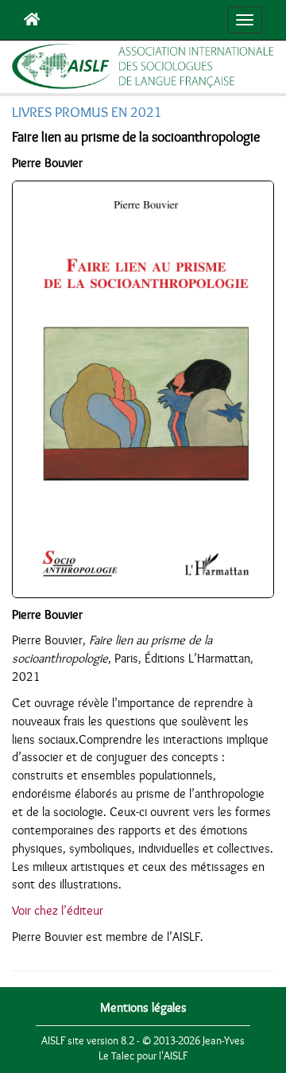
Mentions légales (143, 1008)
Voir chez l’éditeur (57, 911)
